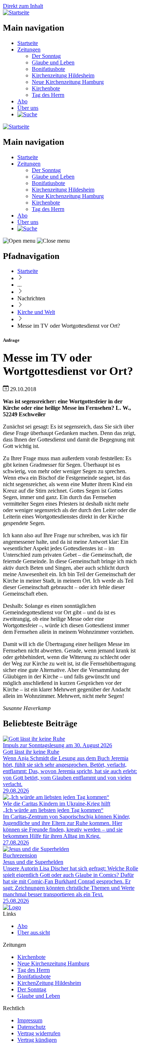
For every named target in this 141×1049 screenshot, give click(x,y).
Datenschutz (31, 1027)
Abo (22, 101)
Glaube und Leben (53, 62)
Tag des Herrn (48, 95)
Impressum (29, 1020)
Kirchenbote (46, 88)
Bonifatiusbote (48, 69)
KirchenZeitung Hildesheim (49, 983)
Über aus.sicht (33, 932)
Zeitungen (28, 49)
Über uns (27, 108)
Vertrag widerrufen (38, 1033)
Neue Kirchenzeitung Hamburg (68, 82)
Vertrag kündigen (37, 1040)
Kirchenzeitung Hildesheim (63, 75)
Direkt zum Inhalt (23, 6)
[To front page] (12, 907)
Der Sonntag (46, 56)
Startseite (27, 43)
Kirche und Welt (36, 312)
